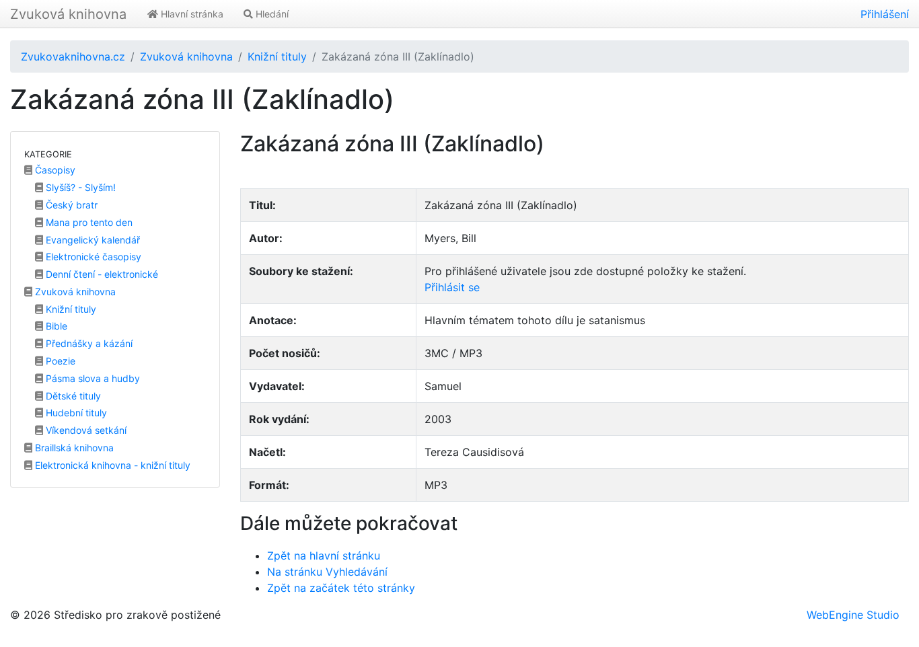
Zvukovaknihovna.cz (73, 56)
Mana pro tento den (88, 222)
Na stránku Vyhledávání (327, 571)
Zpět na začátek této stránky (341, 588)
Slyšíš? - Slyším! (79, 187)
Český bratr (70, 205)
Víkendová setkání (84, 430)
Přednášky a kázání (88, 343)
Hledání (271, 14)
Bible (55, 326)
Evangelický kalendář (91, 239)
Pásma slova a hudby (91, 378)
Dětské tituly (72, 396)
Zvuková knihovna (68, 14)
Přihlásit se (452, 287)
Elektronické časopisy (92, 256)
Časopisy (53, 170)
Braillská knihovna (73, 447)
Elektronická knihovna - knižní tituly (111, 465)
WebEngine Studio (853, 614)
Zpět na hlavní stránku (323, 555)
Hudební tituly (75, 412)
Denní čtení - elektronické (100, 274)
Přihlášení (884, 14)
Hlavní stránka (190, 14)
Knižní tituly (277, 56)
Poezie (59, 361)
